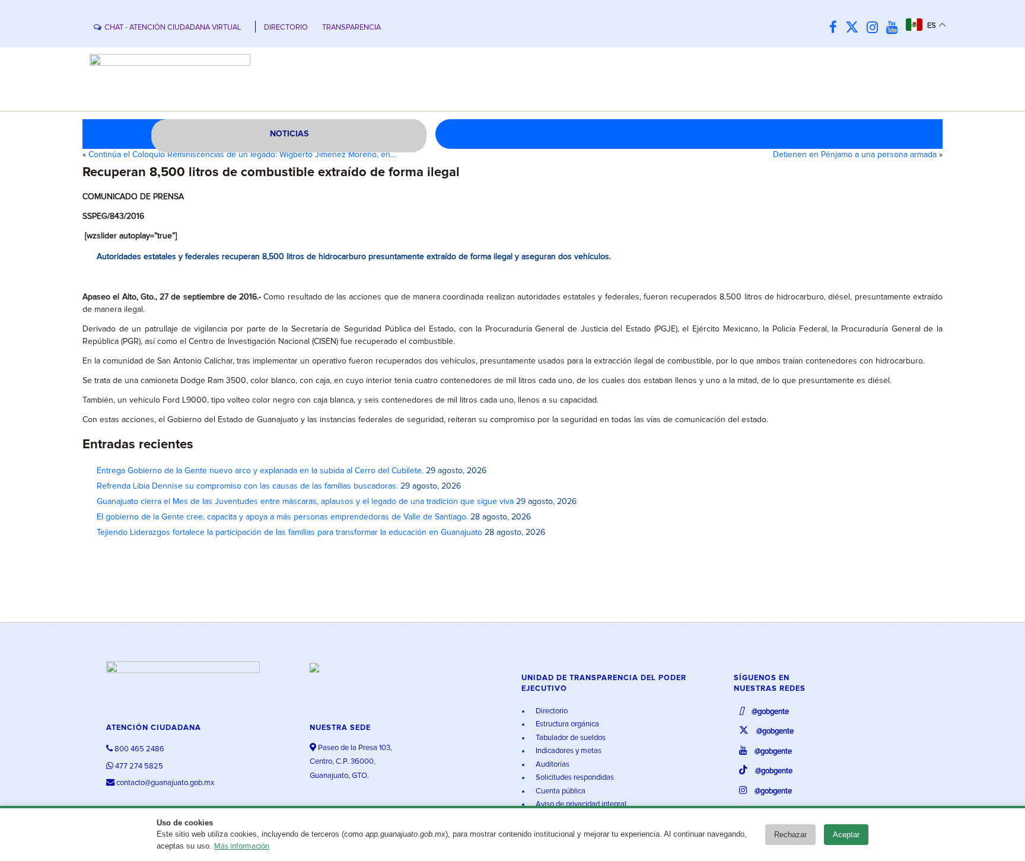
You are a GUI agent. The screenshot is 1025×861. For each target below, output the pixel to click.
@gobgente (769, 712)
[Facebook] (836, 28)
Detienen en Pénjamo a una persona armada (855, 155)
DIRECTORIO (286, 27)
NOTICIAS (289, 134)
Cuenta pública (559, 791)
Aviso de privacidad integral (580, 804)
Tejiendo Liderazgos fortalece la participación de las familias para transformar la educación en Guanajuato (289, 532)
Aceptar (846, 834)
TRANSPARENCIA (351, 27)
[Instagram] (875, 28)
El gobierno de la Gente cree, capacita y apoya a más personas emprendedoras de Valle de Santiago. (282, 517)
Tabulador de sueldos (570, 738)
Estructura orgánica (566, 724)
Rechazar (790, 834)
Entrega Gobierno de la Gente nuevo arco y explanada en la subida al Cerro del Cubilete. (260, 471)
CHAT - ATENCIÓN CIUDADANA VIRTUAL (172, 27)
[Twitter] (854, 28)
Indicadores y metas (567, 751)
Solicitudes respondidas (574, 778)
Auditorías (551, 764)
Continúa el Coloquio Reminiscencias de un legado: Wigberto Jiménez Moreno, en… (242, 155)
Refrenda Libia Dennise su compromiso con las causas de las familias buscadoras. (247, 486)
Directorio (551, 711)
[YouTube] (894, 28)
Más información (241, 846)
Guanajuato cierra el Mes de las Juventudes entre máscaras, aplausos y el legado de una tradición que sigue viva (305, 502)
